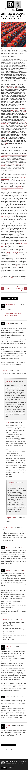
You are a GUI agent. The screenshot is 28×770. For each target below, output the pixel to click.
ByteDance (21, 108)
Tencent (16, 87)
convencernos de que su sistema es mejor (13, 266)
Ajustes (10, 767)
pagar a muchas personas (7, 216)
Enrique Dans (8, 381)
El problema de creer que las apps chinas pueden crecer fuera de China (13, 16)
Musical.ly (24, 125)
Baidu (11, 87)
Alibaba (7, 87)
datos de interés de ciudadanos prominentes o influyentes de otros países (14, 245)
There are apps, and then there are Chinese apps (13, 278)
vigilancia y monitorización (13, 252)
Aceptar (4, 767)
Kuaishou (3, 138)
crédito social (21, 206)
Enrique (14, 9)
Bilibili (19, 186)
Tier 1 (5, 143)
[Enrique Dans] (14, 4)
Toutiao (24, 111)
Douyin (8, 132)
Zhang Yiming (14, 110)
